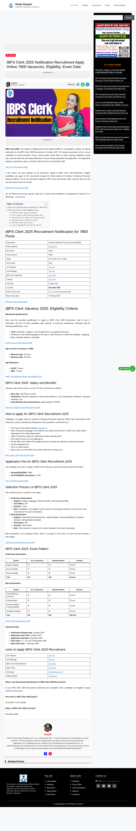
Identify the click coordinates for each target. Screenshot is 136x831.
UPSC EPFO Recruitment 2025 (17, 621)
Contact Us (76, 794)
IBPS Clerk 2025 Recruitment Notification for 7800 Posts (27, 207)
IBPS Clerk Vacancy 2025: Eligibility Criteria (23, 210)
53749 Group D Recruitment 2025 (18, 343)
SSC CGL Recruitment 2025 (16, 167)
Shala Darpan (23, 4)
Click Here (52, 275)
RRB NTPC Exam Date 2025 (16, 188)
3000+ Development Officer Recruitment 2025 (23, 377)
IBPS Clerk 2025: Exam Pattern (22, 222)
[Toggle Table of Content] (44, 204)
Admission (50, 784)
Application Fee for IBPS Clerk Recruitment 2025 (28, 217)
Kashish (14, 83)
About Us (75, 791)
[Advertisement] (47, 28)
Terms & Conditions (78, 787)
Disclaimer (75, 781)
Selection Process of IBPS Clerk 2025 (24, 220)
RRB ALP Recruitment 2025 (16, 302)
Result (107, 5)
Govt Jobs (74, 5)
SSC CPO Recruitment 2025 (16, 481)
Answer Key (96, 5)
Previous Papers (119, 5)
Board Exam (51, 787)
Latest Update (51, 781)
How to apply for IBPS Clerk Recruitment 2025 (27, 215)
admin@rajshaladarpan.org (111, 781)
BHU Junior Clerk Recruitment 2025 (19, 455)
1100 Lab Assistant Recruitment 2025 (20, 543)
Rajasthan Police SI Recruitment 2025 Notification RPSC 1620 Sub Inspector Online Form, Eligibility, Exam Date (112, 129)
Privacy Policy (77, 784)
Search (129, 17)
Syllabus (85, 5)
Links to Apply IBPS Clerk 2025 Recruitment (26, 225)
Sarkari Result (51, 791)
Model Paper (51, 794)
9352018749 (20, 197)
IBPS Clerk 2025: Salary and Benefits (24, 213)
